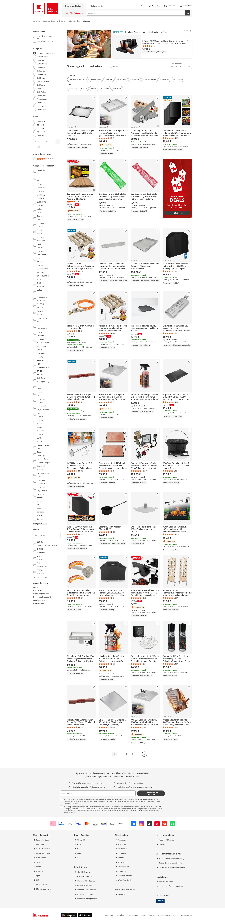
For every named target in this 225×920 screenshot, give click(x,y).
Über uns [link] (162, 844)
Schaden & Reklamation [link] (86, 890)
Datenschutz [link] (133, 915)
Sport (38, 875)
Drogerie (39, 871)
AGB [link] (143, 915)
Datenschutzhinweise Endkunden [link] (172, 867)
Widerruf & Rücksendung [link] (87, 881)
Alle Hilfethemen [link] (83, 872)
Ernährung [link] (122, 871)
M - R (79, 853)
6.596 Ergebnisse (110, 66)
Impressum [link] (109, 915)
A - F (79, 844)
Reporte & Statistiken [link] (167, 840)
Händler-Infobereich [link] (126, 894)
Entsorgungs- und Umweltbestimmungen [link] (163, 915)
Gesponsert (185, 30)
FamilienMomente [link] (125, 875)
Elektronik (40, 844)
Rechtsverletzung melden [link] (87, 899)
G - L (79, 849)
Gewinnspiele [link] (123, 867)
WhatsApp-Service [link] (125, 880)
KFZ (37, 880)
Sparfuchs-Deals (42, 840)
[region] (129, 44)
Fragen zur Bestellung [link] (85, 876)
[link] (96, 6)
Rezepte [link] (121, 858)
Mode (38, 867)
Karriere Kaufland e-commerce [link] (171, 886)
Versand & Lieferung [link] (85, 894)
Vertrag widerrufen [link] (84, 885)
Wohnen (39, 862)
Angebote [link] (122, 840)
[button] (77, 79)
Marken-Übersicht (43, 889)
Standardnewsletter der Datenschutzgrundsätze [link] (78, 801)
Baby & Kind (41, 858)
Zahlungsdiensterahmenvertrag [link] (171, 858)
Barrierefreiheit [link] (186, 915)
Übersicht (81, 840)
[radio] (46, 53)
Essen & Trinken (42, 884)
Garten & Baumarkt (43, 849)
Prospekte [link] (122, 844)
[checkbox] (46, 37)
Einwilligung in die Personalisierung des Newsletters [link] (79, 809)
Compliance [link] (121, 915)
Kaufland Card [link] (123, 849)
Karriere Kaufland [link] (166, 882)
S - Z (79, 858)
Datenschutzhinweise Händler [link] (171, 863)
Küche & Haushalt (43, 853)
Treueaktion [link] (123, 862)
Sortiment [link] (122, 853)
